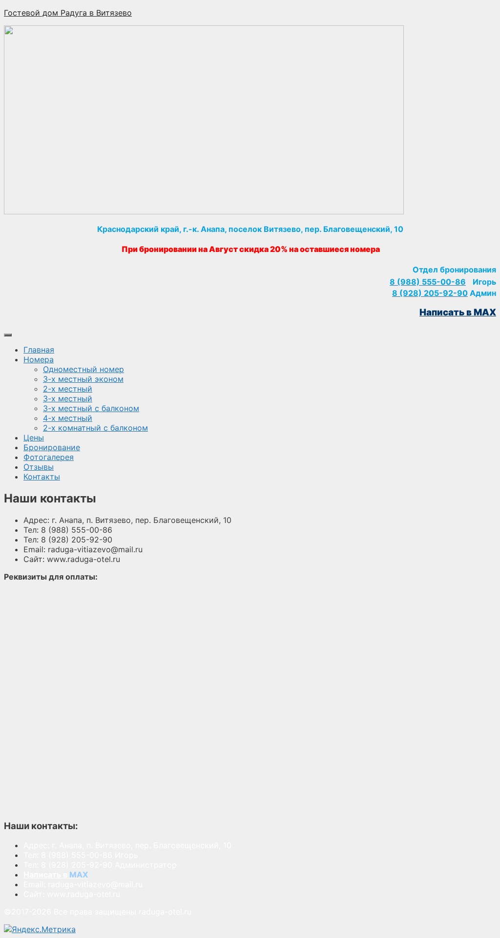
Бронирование (51, 447)
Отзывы (38, 467)
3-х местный (67, 398)
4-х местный (67, 418)
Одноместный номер (83, 369)
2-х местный (67, 389)
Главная (38, 349)
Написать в (55, 874)
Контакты (41, 476)
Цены (33, 437)
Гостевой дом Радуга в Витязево (68, 13)
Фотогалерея (48, 457)
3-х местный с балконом (91, 408)
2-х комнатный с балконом (95, 428)
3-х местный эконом (83, 379)
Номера (38, 359)
